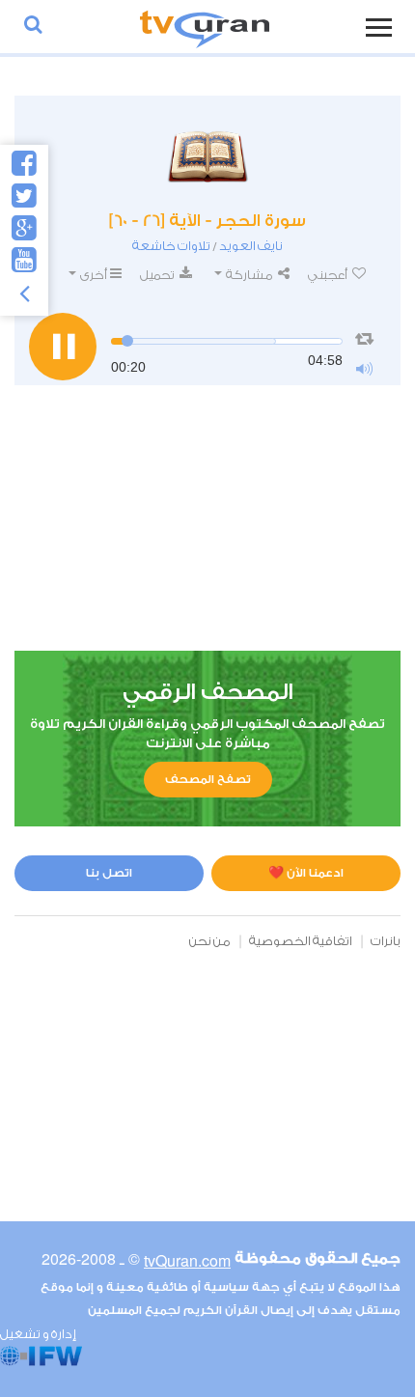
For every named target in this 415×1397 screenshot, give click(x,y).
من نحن (210, 941)
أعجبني (328, 274)
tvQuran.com (187, 1260)
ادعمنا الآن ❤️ (306, 873)
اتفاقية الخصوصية (300, 941)
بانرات (386, 941)
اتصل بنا (109, 873)
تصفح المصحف (208, 779)
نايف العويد (251, 245)
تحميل (158, 274)
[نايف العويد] (207, 153)
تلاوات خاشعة (171, 245)
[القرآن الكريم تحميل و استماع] (204, 26)
